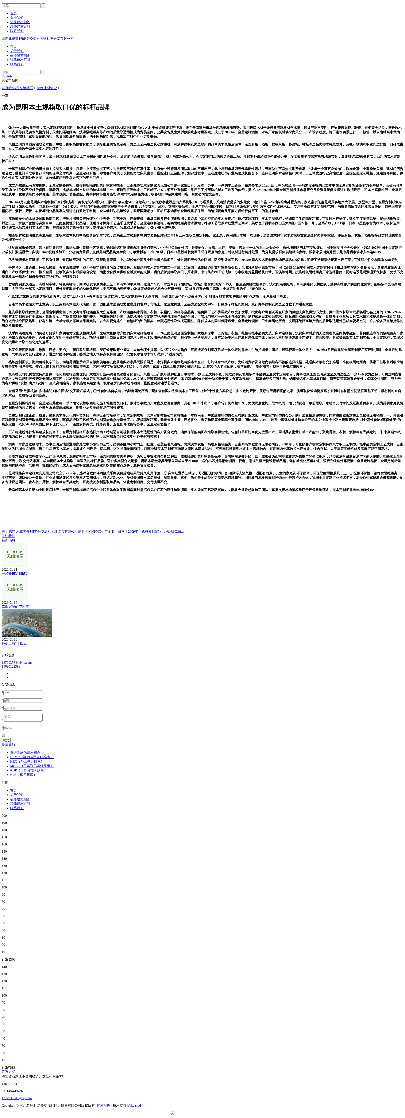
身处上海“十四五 (14, 643)
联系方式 (8, 1072)
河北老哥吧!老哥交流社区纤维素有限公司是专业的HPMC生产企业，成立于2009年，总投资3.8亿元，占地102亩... (100, 531)
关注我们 (8, 536)
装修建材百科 (20, 60)
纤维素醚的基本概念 (25, 752)
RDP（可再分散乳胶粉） (28, 770)
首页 (13, 46)
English (7, 76)
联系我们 (17, 64)
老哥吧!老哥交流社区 (17, 88)
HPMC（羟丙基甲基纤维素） (32, 757)
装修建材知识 (20, 55)
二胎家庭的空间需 (15, 606)
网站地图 (104, 1105)
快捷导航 (8, 745)
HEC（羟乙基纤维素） (27, 761)
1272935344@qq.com (17, 662)
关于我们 (17, 51)
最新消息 (8, 540)
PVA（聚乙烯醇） (23, 775)
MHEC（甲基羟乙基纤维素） (32, 766)
